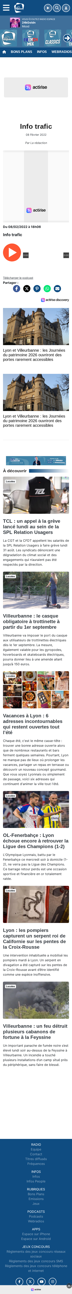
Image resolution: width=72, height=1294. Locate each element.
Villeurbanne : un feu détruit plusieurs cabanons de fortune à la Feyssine (35, 1031)
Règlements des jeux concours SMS (36, 1261)
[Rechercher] (57, 8)
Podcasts (36, 1216)
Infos (42, 51)
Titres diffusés (36, 1159)
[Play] (5, 35)
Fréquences (36, 1164)
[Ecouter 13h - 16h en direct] (36, 460)
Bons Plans (21, 51)
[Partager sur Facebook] (15, 291)
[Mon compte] (66, 8)
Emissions (36, 1199)
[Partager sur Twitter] (25, 291)
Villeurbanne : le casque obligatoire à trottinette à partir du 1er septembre (31, 621)
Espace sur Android (36, 1239)
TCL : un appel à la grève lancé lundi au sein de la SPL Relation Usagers (31, 526)
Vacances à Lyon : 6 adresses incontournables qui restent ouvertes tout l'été (32, 724)
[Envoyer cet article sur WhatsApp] (46, 291)
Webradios (36, 1221)
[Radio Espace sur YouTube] (41, 1282)
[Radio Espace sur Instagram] (52, 1282)
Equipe (36, 1149)
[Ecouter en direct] (48, 8)
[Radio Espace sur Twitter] (30, 1282)
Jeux (36, 1204)
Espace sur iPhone (36, 1234)
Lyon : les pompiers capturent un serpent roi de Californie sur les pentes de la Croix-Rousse (34, 939)
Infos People (36, 1181)
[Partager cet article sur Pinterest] (36, 291)
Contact (36, 1154)
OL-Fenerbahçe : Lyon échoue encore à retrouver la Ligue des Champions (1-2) (35, 841)
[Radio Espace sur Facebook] (19, 1282)
